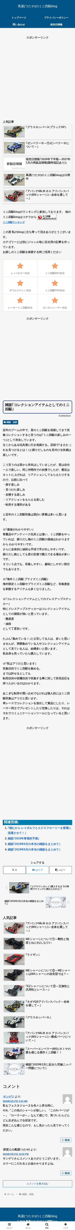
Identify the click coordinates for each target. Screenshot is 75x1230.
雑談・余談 (12, 422)
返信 (67, 1140)
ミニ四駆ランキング (14, 222)
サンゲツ (8, 1096)
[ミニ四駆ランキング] (47, 216)
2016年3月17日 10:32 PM (16, 1154)
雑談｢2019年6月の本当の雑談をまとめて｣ (34, 843)
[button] (60, 870)
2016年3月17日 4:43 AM (15, 1101)
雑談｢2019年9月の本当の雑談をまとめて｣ (34, 849)
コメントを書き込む (37, 1183)
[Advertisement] (37, 77)
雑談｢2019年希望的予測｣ (23, 838)
